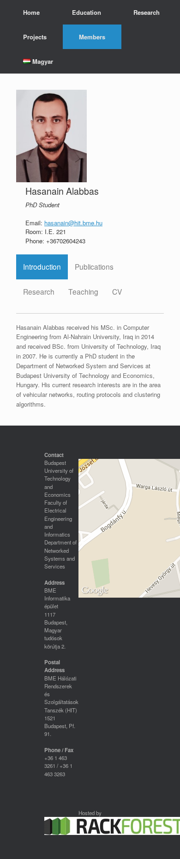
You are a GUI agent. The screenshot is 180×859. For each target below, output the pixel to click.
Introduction (42, 266)
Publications (94, 266)
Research (146, 12)
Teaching (83, 291)
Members (92, 36)
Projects (35, 36)
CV (117, 291)
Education (86, 12)
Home (31, 12)
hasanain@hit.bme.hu (73, 222)
